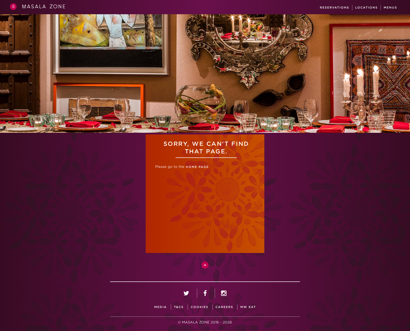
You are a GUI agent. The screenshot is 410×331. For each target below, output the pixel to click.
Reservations (334, 7)
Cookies (199, 307)
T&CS (179, 307)
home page (196, 167)
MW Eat (248, 307)
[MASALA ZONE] (43, 7)
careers (224, 307)
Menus (390, 7)
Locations (366, 7)
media (160, 307)
